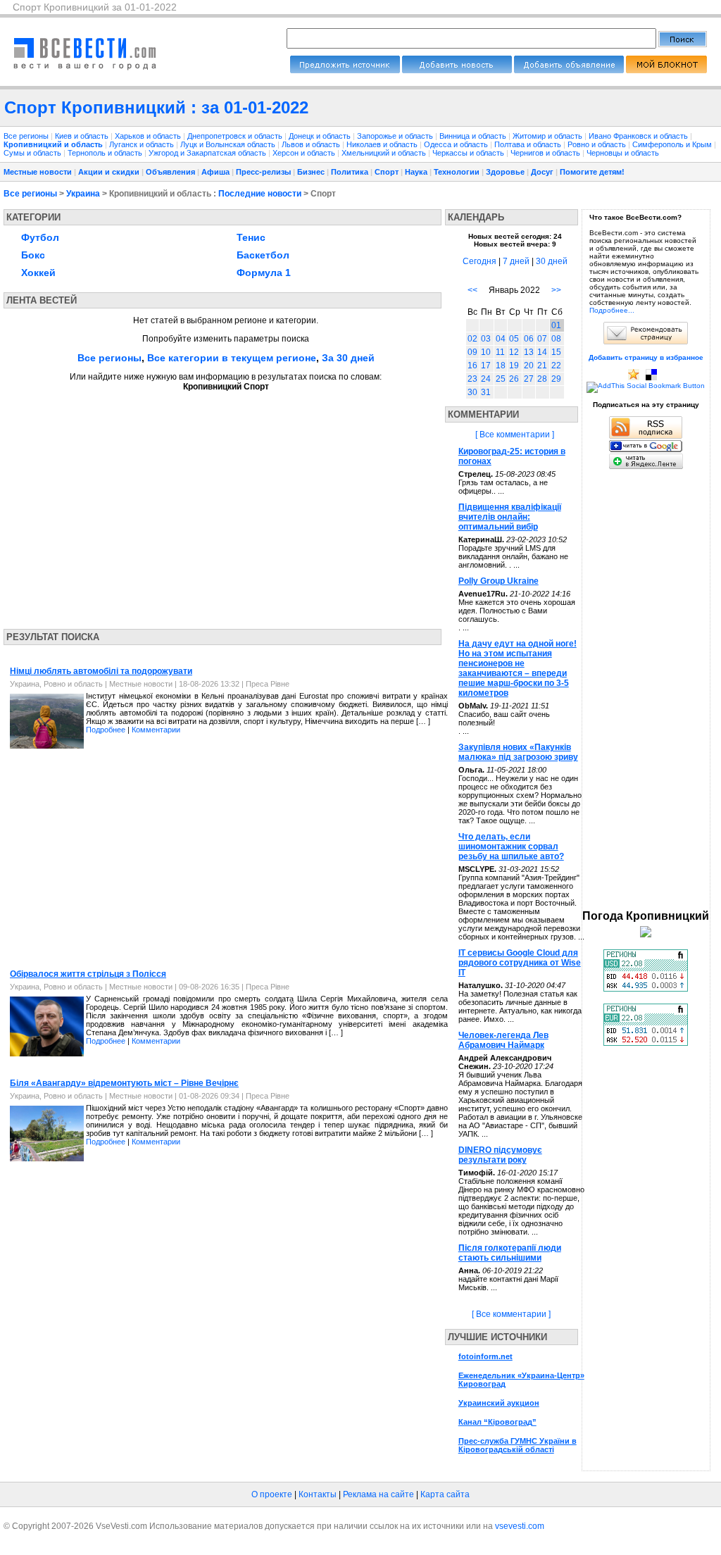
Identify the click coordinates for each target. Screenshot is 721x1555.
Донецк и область (321, 136)
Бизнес (311, 172)
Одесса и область (457, 144)
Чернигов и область (546, 153)
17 (486, 365)
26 (514, 379)
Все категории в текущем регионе (231, 357)
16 (472, 365)
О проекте (271, 1494)
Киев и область (83, 136)
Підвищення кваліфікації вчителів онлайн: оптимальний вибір (509, 517)
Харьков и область (149, 136)
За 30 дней (348, 357)
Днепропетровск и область (235, 136)
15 (556, 352)
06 (529, 339)
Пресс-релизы (263, 172)
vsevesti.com (519, 1526)
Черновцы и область (623, 153)
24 (486, 379)
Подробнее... (611, 310)
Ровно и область (598, 144)
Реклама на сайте (378, 1494)
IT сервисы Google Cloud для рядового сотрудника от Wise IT (519, 963)
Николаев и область (383, 144)
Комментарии (156, 729)
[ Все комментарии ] (514, 434)
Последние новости (259, 194)
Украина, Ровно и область (56, 684)
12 (514, 352)
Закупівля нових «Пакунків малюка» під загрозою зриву (518, 752)
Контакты (318, 1494)
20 (529, 365)
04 (501, 339)
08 (556, 339)
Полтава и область (528, 144)
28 (542, 379)
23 (472, 379)
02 (472, 339)
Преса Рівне (267, 684)
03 (486, 339)
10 (486, 352)
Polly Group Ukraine (498, 581)
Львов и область (312, 144)
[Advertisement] (136, 505)
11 (500, 352)
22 (556, 365)
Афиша (215, 172)
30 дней (552, 261)
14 (542, 352)
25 (501, 379)
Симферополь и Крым (673, 144)
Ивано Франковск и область (639, 136)
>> (556, 290)
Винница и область (473, 136)
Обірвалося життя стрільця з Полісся (88, 974)
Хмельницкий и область (384, 153)
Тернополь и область (106, 153)
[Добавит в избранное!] (633, 378)
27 (529, 379)
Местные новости (38, 172)
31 (486, 392)
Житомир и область (548, 136)
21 (542, 365)
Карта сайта (445, 1494)
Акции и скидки (108, 172)
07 (542, 339)
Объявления (170, 172)
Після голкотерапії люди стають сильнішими (509, 1253)
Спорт (387, 172)
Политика (349, 172)
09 (472, 352)
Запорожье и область (396, 136)
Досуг (542, 172)
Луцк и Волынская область (228, 144)
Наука (416, 172)
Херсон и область (304, 153)
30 (472, 392)
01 (556, 325)
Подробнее (105, 729)
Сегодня (479, 261)
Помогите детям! (592, 172)
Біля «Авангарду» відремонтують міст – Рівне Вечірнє (124, 1083)
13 (529, 352)
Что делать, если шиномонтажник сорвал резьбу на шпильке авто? (511, 846)
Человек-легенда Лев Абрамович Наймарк (503, 1040)
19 (514, 365)
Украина (83, 194)
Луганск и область (142, 144)
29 (556, 379)
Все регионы (26, 136)
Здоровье (505, 172)
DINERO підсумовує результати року (500, 1155)
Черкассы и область (469, 153)
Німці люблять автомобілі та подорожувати (101, 671)
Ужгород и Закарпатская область (208, 153)
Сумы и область (33, 153)
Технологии (456, 172)
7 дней (516, 261)
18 (501, 365)
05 (514, 339)
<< (472, 290)
